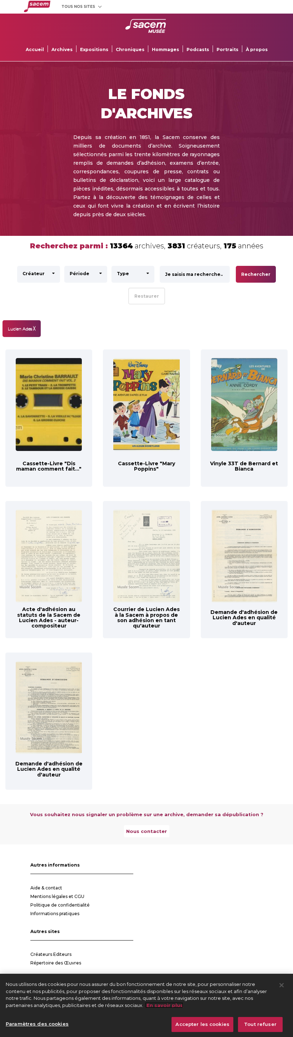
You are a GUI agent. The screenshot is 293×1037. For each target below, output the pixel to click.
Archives (62, 49)
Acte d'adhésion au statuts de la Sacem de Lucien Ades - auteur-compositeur (48, 617)
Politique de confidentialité (60, 905)
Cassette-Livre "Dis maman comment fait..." (48, 466)
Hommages (165, 49)
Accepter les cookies (202, 1024)
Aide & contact (46, 887)
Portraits (227, 49)
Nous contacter (146, 831)
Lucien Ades (21, 328)
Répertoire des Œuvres (55, 963)
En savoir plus (164, 1005)
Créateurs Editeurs (50, 954)
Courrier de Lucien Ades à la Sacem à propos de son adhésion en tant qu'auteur (146, 617)
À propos (257, 49)
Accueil (35, 49)
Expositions (94, 49)
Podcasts (198, 49)
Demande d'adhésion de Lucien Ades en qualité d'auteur (244, 617)
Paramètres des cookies (37, 1024)
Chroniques (130, 49)
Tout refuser (260, 1024)
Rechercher (255, 274)
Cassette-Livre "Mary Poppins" (146, 466)
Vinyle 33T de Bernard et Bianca (244, 466)
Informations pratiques (54, 913)
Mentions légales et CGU (57, 896)
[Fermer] (281, 985)
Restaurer (146, 296)
